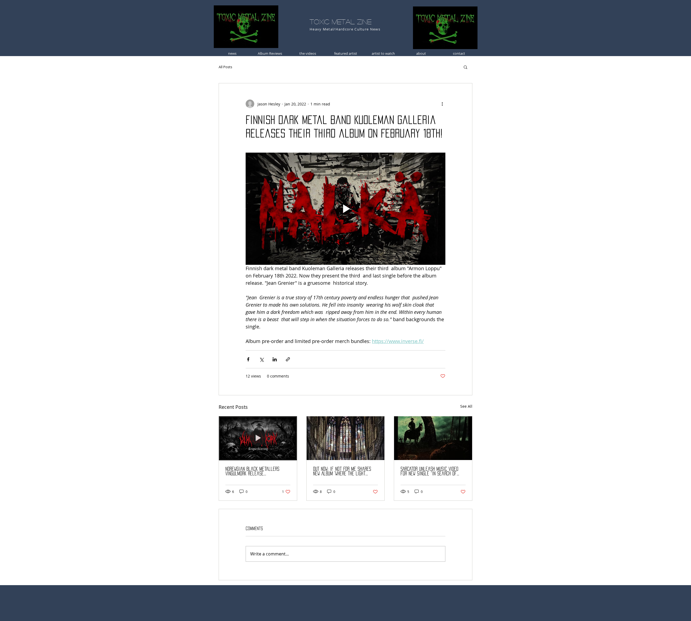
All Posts (225, 66)
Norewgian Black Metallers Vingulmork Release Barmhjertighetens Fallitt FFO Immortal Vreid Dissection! (255, 471)
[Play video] (345, 209)
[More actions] (442, 104)
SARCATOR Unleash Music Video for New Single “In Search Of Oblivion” (429, 471)
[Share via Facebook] (248, 359)
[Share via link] (287, 359)
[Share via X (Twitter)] (261, 359)
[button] (465, 67)
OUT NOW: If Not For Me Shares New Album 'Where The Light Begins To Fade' (342, 471)
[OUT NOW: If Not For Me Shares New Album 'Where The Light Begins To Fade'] (346, 438)
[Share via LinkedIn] (274, 359)
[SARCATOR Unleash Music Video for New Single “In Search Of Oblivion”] (433, 438)
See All (466, 406)
